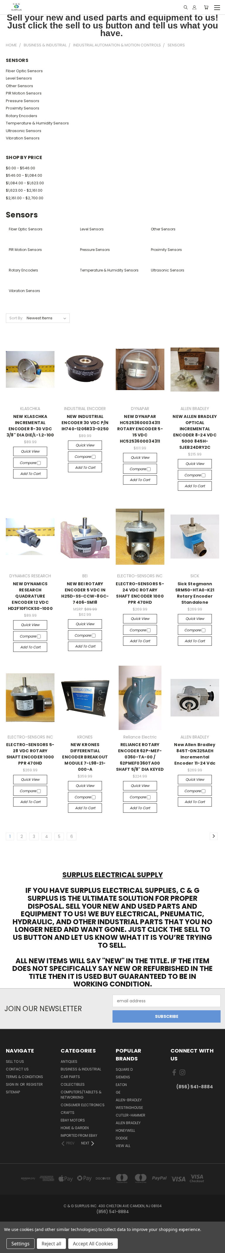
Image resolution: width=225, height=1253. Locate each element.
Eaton (121, 1084)
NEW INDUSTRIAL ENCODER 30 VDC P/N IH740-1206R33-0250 (85, 423)
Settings (20, 1243)
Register (34, 1084)
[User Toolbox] (194, 7)
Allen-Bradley (129, 1099)
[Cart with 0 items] (206, 7)
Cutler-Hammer (130, 1115)
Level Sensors (19, 78)
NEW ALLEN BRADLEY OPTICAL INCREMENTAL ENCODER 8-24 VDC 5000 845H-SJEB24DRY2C (195, 432)
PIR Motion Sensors (24, 93)
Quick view (30, 451)
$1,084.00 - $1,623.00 (25, 183)
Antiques (69, 1061)
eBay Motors (73, 1120)
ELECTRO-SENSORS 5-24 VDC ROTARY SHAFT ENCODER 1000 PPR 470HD (140, 593)
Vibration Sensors (23, 138)
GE (118, 1092)
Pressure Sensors (22, 101)
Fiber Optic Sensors (24, 71)
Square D (124, 1069)
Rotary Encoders (21, 116)
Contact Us (17, 1069)
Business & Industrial (81, 1069)
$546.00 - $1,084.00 (24, 175)
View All (123, 1145)
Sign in (12, 1084)
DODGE (122, 1138)
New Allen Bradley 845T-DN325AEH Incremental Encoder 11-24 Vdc (194, 754)
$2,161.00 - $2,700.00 (24, 198)
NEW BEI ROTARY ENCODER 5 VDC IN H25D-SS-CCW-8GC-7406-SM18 (85, 593)
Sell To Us (15, 1061)
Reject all (51, 1243)
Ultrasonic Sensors (23, 131)
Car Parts (70, 1076)
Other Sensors (19, 86)
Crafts (67, 1112)
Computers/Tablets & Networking (81, 1095)
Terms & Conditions (24, 1076)
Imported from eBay (79, 1135)
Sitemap (13, 1092)
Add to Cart (30, 473)
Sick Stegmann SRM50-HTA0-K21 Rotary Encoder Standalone (194, 593)
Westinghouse (129, 1107)
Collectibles (73, 1084)
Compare (28, 462)
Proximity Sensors (22, 108)
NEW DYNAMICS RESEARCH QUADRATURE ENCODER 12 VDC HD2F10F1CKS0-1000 (30, 596)
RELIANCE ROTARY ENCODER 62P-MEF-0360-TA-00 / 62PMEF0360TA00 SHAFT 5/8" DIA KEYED (140, 757)
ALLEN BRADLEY (128, 1122)
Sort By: (16, 318)
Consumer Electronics (83, 1104)
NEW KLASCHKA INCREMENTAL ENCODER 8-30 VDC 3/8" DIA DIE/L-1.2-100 (30, 426)
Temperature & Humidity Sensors (37, 123)
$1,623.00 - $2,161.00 (24, 190)
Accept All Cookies (93, 1243)
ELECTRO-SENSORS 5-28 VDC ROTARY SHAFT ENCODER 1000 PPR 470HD (30, 754)
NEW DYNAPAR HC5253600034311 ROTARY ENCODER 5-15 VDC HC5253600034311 (140, 429)
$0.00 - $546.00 (20, 168)
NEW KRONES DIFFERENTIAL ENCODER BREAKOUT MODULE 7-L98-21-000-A (85, 757)
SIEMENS (123, 1077)
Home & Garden (75, 1127)
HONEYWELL (125, 1130)
